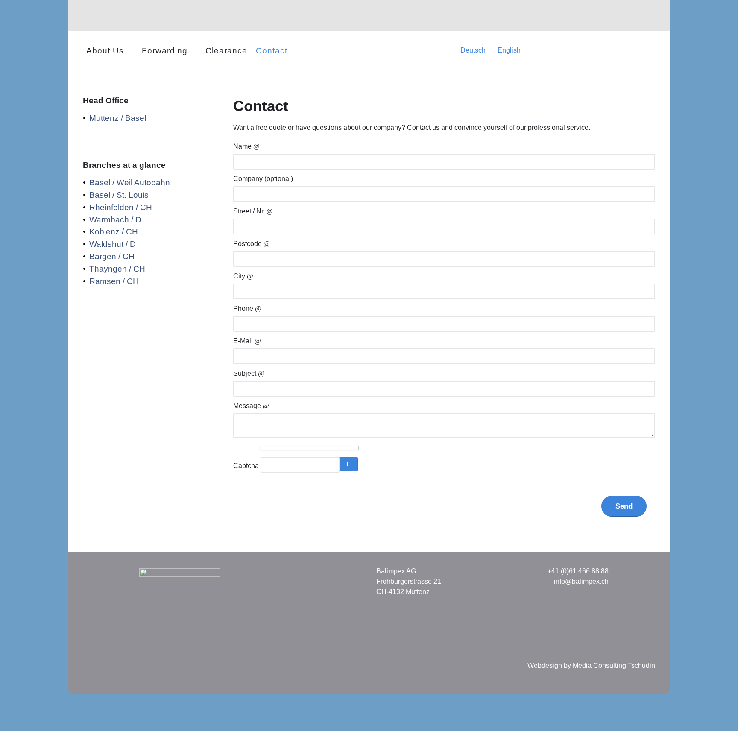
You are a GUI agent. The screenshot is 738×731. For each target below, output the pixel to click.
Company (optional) (263, 178)
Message (248, 405)
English (508, 50)
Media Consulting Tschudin (614, 665)
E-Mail (244, 341)
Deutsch (473, 50)
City (240, 276)
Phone (244, 308)
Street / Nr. (249, 211)
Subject (245, 373)
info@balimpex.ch (581, 581)
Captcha (246, 465)
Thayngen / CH (117, 268)
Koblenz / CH (113, 231)
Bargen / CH (112, 256)
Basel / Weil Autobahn (129, 182)
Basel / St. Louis (119, 194)
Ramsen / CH (114, 281)
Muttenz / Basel (117, 118)
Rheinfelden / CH (120, 207)
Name (243, 146)
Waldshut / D (112, 244)
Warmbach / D (115, 219)
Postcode (248, 243)
